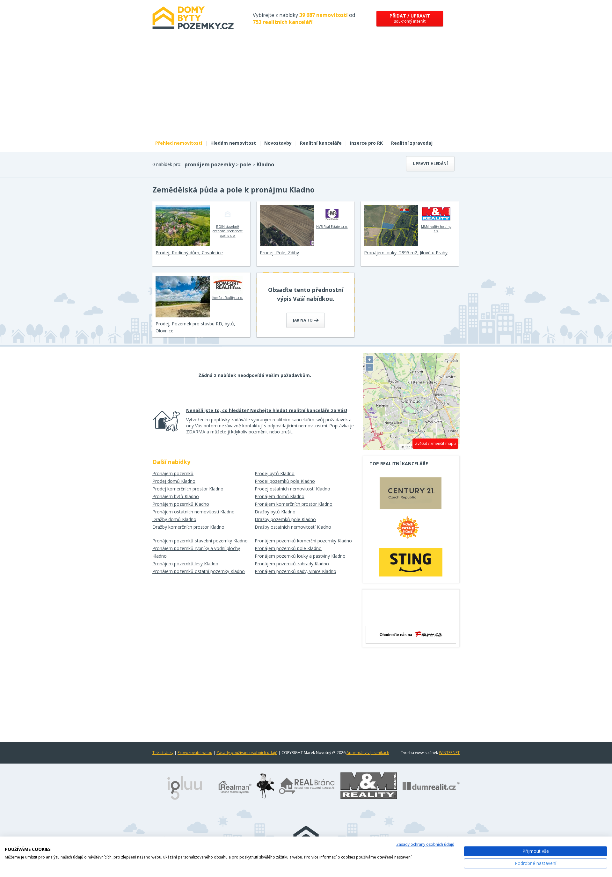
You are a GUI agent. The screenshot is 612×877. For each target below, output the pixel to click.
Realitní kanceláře (321, 143)
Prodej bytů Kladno (275, 473)
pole (245, 164)
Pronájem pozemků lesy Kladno (185, 564)
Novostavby (278, 143)
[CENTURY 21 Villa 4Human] (410, 494)
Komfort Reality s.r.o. (227, 297)
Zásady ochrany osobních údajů (425, 844)
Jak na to (303, 320)
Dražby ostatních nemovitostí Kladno (293, 527)
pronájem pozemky (210, 164)
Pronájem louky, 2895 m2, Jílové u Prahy (406, 253)
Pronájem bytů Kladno (175, 496)
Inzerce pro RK (366, 143)
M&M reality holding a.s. (436, 228)
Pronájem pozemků (172, 473)
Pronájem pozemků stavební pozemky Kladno (200, 541)
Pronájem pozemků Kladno (180, 504)
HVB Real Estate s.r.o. (332, 226)
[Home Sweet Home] (410, 529)
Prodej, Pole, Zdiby (279, 253)
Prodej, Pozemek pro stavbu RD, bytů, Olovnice (195, 327)
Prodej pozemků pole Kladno (285, 481)
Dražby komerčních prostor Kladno (188, 527)
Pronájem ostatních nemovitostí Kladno (193, 512)
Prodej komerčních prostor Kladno (187, 489)
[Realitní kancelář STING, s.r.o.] (410, 561)
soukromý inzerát (410, 18)
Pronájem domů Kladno (279, 496)
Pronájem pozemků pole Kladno (288, 548)
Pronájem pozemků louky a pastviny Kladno (300, 556)
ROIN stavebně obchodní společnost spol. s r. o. (228, 231)
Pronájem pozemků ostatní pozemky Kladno (198, 571)
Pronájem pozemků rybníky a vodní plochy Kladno (196, 552)
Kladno (265, 164)
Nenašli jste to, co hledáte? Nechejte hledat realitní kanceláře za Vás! (266, 410)
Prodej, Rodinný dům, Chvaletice (189, 253)
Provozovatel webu (195, 752)
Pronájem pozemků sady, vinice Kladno (295, 571)
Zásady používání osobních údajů (246, 752)
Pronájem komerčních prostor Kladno (293, 504)
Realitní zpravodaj (412, 143)
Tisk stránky (162, 752)
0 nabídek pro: (166, 164)
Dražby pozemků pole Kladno (285, 519)
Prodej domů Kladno (173, 481)
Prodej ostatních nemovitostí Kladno (292, 489)
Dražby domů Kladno (174, 519)
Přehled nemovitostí (178, 143)
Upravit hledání (430, 163)
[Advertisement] (306, 88)
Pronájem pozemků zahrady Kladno (292, 564)
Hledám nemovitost (233, 143)
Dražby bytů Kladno (275, 512)
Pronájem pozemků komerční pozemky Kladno (303, 541)
